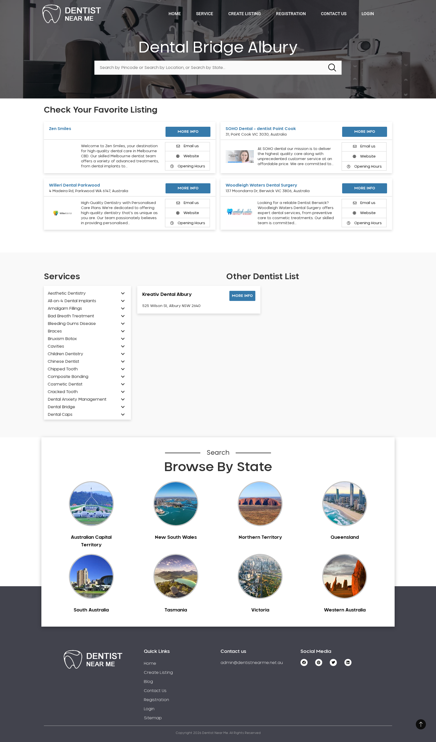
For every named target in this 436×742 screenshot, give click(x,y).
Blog (148, 682)
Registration (291, 13)
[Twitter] (333, 662)
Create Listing (244, 13)
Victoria (260, 610)
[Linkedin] (347, 662)
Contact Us (333, 13)
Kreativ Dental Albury (167, 294)
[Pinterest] (318, 662)
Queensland (345, 537)
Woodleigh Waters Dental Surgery (261, 185)
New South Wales (176, 537)
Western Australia (345, 610)
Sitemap (153, 718)
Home (175, 13)
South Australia (91, 610)
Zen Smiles (60, 129)
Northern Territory (260, 537)
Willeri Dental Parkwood (74, 185)
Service (204, 13)
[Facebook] (304, 662)
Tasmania (176, 610)
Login (368, 13)
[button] (242, 296)
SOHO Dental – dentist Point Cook (261, 129)
